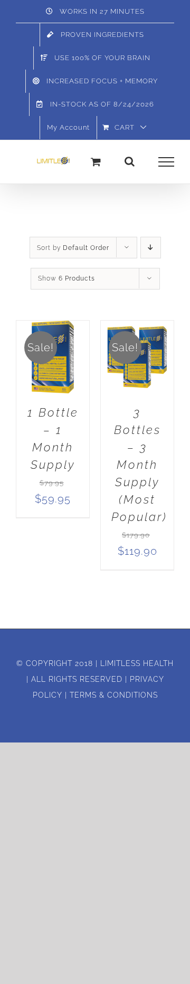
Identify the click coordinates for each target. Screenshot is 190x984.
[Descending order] (150, 247)
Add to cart (53, 354)
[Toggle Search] (130, 161)
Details (62, 366)
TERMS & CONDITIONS (114, 695)
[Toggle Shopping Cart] (96, 161)
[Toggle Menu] (166, 162)
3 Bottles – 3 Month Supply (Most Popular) (139, 465)
